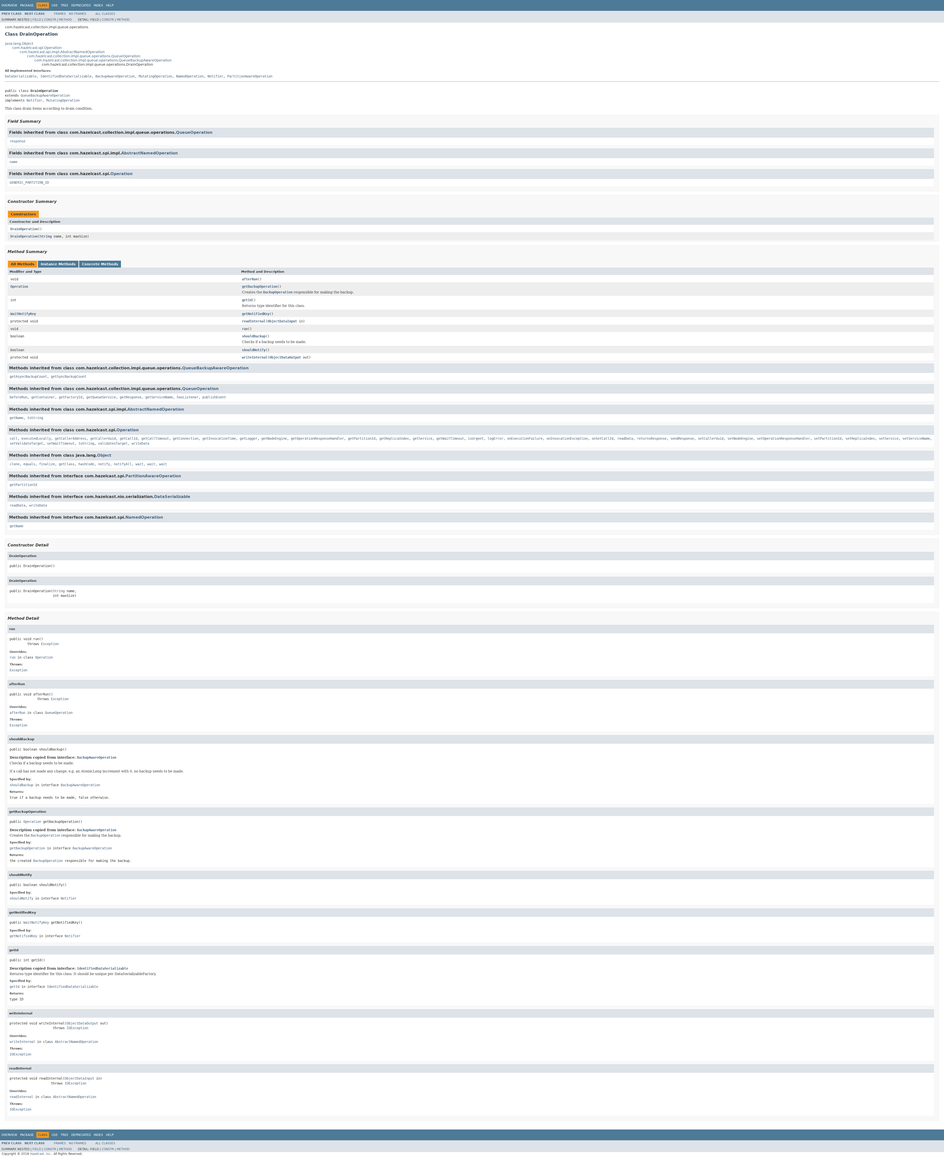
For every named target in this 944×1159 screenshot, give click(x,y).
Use (55, 5)
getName (16, 418)
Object (104, 455)
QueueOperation (194, 132)
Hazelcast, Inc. (41, 1154)
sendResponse (682, 438)
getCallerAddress (70, 438)
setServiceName (916, 438)
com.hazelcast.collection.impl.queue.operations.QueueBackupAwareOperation (103, 60)
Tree (64, 5)
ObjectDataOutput (285, 357)
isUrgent (476, 438)
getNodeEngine (274, 438)
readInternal (254, 321)
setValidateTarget (26, 443)
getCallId (128, 438)
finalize (47, 464)
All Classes (105, 13)
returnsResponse (651, 438)
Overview (9, 5)
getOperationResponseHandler (317, 438)
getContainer (43, 397)
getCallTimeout (155, 438)
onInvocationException (567, 438)
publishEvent (214, 397)
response (17, 141)
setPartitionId (827, 438)
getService (422, 438)
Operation (121, 173)
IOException (77, 1028)
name (13, 162)
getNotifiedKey (255, 314)
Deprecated (81, 5)
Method (65, 19)
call (13, 438)
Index (98, 5)
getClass (66, 464)
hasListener (187, 397)
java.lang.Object (19, 43)
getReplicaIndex (394, 438)
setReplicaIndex (860, 438)
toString (35, 418)
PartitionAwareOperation (249, 76)
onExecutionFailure (525, 438)
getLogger (248, 438)
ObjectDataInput (282, 321)
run (245, 329)
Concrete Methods (100, 264)
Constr (50, 19)
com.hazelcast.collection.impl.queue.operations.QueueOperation (83, 56)
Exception (50, 644)
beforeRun (18, 397)
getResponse (130, 397)
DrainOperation (24, 229)
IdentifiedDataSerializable (65, 76)
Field (36, 19)
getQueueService (101, 397)
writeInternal (254, 357)
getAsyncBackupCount (28, 376)
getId (247, 300)
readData (625, 438)
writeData (140, 443)
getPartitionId (361, 438)
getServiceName (159, 397)
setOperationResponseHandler (783, 438)
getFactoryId (70, 397)
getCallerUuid (103, 438)
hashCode (86, 464)
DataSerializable (20, 76)
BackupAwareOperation (115, 76)
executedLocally (36, 438)
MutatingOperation (155, 76)
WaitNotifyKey (23, 314)
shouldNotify (254, 350)
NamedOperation (190, 76)
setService (889, 438)
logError (495, 438)
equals (29, 464)
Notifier (215, 76)
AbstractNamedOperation (149, 153)
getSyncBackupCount (68, 376)
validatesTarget (113, 443)
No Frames (77, 13)
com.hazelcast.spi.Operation (37, 48)
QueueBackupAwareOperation (45, 95)
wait (139, 464)
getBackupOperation (259, 286)
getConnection (185, 438)
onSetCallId (602, 438)
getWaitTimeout (450, 438)
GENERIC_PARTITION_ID (29, 182)
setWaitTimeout (60, 443)
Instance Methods (58, 264)
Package (27, 5)
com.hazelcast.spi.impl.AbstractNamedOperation (62, 52)
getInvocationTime (219, 438)
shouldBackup (254, 336)
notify (104, 464)
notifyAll (123, 464)
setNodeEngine (740, 438)
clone (14, 464)
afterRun (250, 279)
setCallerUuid (710, 438)
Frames (60, 13)
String (46, 236)
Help (110, 5)
